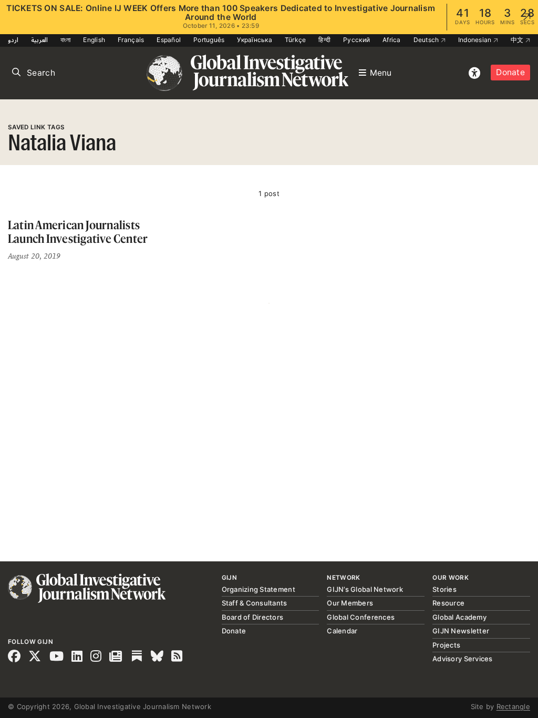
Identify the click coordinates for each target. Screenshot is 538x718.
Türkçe (295, 40)
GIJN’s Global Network (364, 589)
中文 (518, 40)
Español (169, 40)
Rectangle (513, 706)
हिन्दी (324, 40)
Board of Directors (253, 617)
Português (208, 40)
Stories (444, 589)
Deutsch (427, 40)
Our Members (350, 603)
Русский (356, 40)
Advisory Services (462, 658)
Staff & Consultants (254, 603)
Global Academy (459, 617)
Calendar (342, 631)
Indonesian (475, 40)
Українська (254, 40)
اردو (13, 40)
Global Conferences (361, 617)
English (94, 40)
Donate (510, 72)
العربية (39, 40)
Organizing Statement (258, 589)
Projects (446, 645)
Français (131, 40)
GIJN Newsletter (460, 631)
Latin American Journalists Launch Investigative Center (78, 231)
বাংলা (65, 40)
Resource (448, 603)
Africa (391, 40)
